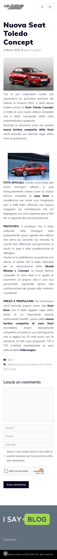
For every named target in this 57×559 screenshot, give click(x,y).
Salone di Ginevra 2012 (18, 103)
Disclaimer (9, 539)
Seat (50, 129)
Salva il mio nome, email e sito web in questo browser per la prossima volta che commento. (30, 456)
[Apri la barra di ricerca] (42, 7)
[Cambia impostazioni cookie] (5, 553)
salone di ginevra (18, 364)
